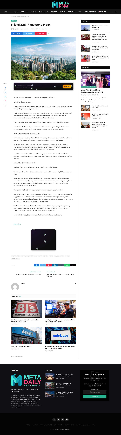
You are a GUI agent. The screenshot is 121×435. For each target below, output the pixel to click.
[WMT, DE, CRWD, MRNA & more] (26, 335)
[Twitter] (5, 92)
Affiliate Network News (88, 86)
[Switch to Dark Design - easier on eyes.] (113, 11)
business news (16, 256)
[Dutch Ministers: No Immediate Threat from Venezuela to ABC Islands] (85, 58)
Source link (17, 224)
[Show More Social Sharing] (48, 33)
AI (27, 11)
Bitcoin (42, 11)
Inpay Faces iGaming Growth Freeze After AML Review (64, 384)
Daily (22, 11)
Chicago (24, 256)
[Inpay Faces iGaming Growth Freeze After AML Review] (49, 385)
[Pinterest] (5, 100)
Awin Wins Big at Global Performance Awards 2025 (92, 91)
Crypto (33, 11)
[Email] (5, 104)
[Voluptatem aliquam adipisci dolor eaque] (85, 28)
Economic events (32, 256)
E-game (63, 11)
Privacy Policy (69, 425)
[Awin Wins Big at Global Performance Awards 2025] (95, 79)
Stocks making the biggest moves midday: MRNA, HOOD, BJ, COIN (25, 320)
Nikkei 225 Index (59, 256)
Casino (70, 11)
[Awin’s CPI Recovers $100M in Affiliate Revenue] (85, 116)
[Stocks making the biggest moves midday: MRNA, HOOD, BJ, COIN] (26, 309)
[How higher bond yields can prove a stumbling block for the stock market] (60, 309)
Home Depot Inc (43, 256)
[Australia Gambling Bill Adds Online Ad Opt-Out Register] (49, 394)
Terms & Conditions (82, 425)
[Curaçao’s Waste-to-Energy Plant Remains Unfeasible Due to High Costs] (85, 48)
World (80, 11)
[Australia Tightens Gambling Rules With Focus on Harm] (49, 376)
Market (14, 20)
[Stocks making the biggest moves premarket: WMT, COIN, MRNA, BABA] (60, 335)
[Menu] (6, 11)
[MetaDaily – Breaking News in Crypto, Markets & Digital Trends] (60, 4)
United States (15, 258)
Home (15, 11)
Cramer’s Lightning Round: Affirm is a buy (28, 274)
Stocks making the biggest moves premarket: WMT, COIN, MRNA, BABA (60, 347)
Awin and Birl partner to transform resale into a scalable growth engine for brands (99, 125)
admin (17, 29)
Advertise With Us (46, 425)
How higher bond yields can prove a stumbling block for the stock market (60, 320)
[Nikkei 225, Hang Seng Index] (43, 58)
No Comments (34, 29)
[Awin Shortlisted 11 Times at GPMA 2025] (85, 108)
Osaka (67, 256)
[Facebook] (5, 87)
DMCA (93, 425)
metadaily (68, 429)
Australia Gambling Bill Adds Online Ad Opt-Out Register (64, 393)
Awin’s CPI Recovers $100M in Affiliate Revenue (100, 115)
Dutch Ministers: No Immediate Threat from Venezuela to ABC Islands (100, 58)
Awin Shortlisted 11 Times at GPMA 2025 (100, 106)
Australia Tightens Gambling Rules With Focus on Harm (64, 375)
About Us (35, 425)
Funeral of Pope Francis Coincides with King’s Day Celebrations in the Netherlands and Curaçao (99, 37)
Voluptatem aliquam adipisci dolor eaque (100, 26)
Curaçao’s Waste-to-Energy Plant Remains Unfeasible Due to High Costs (100, 48)
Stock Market (52, 11)
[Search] (115, 11)
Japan (51, 256)
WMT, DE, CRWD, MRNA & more (21, 346)
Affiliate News (90, 11)
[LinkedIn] (5, 96)
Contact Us (58, 425)
